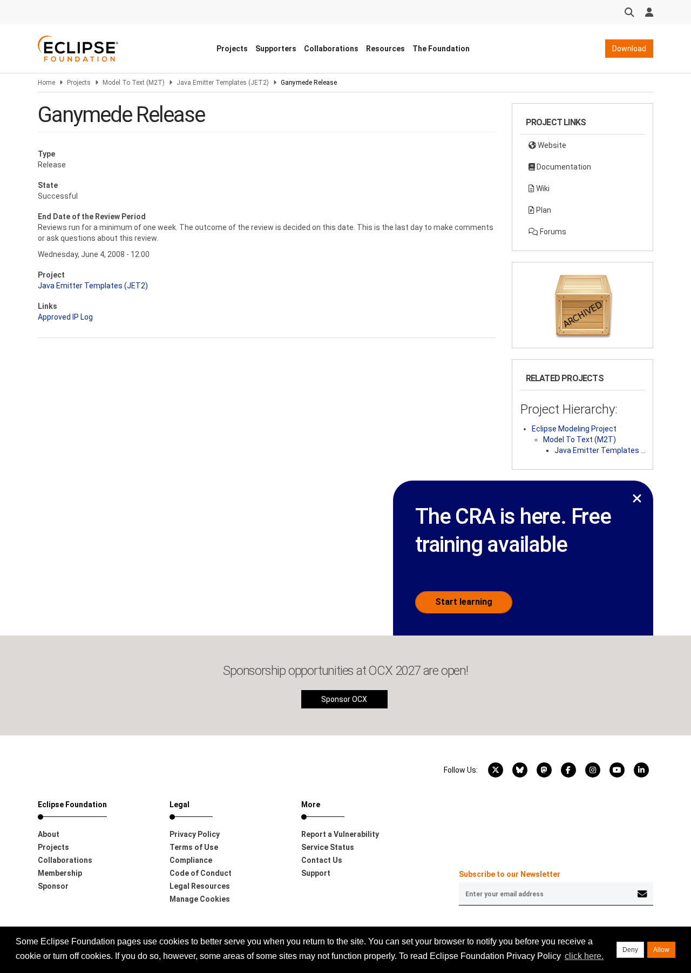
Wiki (542, 188)
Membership (60, 873)
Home (46, 82)
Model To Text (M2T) (134, 82)
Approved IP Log (65, 317)
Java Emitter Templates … (600, 450)
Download (629, 48)
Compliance (191, 860)
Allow (661, 950)
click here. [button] (584, 956)
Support (315, 873)
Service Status (327, 847)
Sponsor (53, 886)
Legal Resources (200, 886)
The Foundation (441, 48)
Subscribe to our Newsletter (509, 874)
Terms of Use (194, 847)
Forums (552, 231)
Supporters (275, 48)
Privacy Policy (195, 834)
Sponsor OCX (344, 699)
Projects (232, 48)
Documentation (563, 167)
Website (551, 145)
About (48, 834)
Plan (542, 210)
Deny (630, 950)
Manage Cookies (200, 899)
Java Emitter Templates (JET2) (223, 82)
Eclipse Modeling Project (574, 428)
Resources (385, 48)
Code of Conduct (201, 873)
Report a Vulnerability (340, 834)
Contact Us (321, 860)
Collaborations (331, 48)
